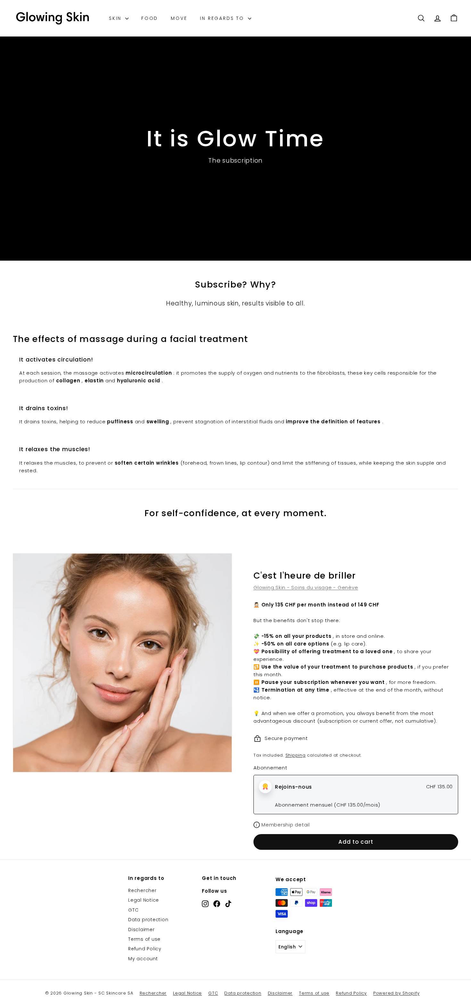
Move (179, 18)
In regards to (223, 18)
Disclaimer (141, 929)
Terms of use (144, 939)
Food (149, 18)
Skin (116, 18)
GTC (133, 910)
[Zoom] (122, 663)
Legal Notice (143, 900)
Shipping (295, 755)
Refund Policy (144, 949)
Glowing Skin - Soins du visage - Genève (305, 587)
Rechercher (142, 890)
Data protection (148, 919)
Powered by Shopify (396, 993)
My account (143, 958)
